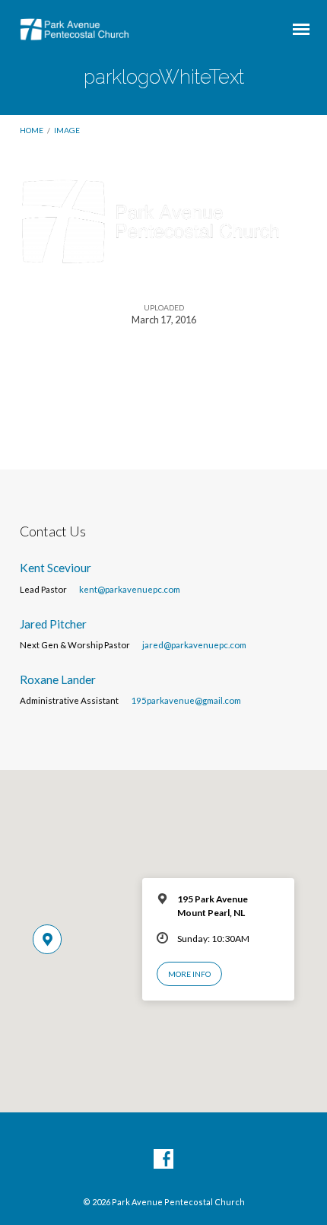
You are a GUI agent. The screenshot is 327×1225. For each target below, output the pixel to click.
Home (31, 130)
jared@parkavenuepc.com (194, 645)
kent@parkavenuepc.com (129, 589)
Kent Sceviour (55, 567)
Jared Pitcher (53, 624)
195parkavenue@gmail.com (186, 700)
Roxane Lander (58, 679)
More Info (189, 973)
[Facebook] (163, 1159)
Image (67, 130)
